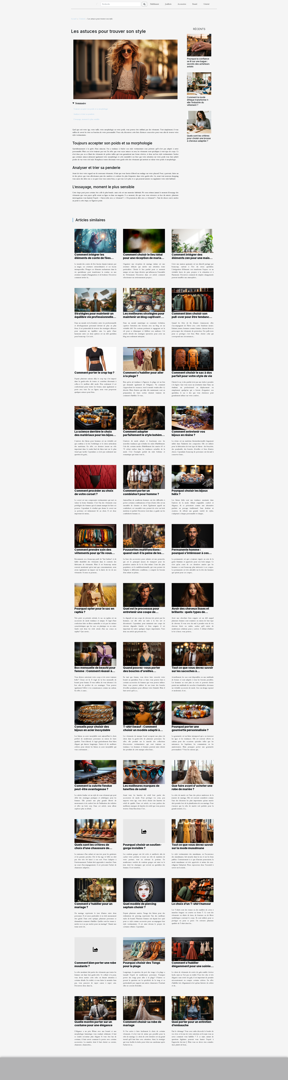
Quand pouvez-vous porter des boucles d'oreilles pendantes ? (141, 671)
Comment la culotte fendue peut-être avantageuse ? (93, 787)
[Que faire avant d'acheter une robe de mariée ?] (193, 772)
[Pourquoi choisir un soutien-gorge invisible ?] (144, 831)
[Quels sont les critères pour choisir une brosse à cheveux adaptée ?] (199, 122)
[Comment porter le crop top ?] (95, 358)
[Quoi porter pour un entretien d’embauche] (193, 1008)
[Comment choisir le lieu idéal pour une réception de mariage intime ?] (144, 240)
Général (206, 4)
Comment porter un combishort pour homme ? (141, 492)
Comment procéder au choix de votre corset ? (93, 492)
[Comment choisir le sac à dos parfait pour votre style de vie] (193, 358)
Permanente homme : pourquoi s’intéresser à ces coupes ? (190, 553)
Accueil (73, 18)
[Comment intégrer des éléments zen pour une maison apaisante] (193, 240)
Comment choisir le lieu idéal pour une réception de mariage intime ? (144, 258)
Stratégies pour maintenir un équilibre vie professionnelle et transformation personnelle (95, 317)
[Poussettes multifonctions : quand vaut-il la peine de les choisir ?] (144, 535)
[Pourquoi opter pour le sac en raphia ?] (95, 595)
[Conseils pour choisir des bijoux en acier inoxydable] (95, 713)
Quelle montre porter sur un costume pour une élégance (93, 1023)
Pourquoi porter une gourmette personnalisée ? (190, 728)
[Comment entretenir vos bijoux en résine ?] (193, 418)
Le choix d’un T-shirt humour (191, 903)
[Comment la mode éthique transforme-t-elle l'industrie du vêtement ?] (199, 83)
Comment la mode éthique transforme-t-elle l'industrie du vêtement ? (198, 101)
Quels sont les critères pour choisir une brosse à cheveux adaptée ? (199, 138)
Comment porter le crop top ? (94, 372)
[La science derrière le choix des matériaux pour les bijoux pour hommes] (95, 418)
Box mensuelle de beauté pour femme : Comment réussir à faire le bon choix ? (95, 671)
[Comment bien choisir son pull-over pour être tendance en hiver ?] (193, 299)
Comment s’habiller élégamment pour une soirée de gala (191, 966)
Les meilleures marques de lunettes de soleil (141, 787)
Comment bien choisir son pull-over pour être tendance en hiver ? (191, 317)
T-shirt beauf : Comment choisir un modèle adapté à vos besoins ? (141, 730)
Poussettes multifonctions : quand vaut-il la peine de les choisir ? (142, 553)
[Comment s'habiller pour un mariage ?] (95, 890)
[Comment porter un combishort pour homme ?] (144, 476)
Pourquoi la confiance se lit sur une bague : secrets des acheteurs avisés (198, 62)
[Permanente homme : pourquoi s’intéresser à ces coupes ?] (193, 535)
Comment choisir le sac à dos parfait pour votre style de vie (192, 374)
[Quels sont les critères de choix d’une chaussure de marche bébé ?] (95, 831)
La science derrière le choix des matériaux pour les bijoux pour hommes (94, 435)
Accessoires (182, 4)
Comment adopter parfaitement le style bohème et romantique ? (143, 435)
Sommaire (80, 103)
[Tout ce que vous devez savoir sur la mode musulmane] (193, 831)
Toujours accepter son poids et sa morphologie (91, 109)
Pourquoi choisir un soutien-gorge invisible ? (142, 846)
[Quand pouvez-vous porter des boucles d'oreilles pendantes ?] (144, 654)
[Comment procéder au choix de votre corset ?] (95, 476)
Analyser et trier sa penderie (84, 114)
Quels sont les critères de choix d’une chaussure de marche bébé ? (91, 848)
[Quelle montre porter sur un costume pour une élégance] (95, 1008)
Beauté (194, 4)
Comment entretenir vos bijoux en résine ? (188, 433)
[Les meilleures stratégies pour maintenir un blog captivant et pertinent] (144, 299)
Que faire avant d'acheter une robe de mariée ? (192, 787)
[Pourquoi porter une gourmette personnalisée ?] (193, 713)
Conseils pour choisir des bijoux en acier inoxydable (92, 728)
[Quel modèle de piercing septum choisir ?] (144, 890)
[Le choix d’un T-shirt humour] (193, 890)
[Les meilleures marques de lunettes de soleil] (144, 772)
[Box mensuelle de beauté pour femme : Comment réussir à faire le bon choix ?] (95, 654)
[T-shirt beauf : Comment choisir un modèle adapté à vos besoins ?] (144, 713)
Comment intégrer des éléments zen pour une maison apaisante (192, 258)
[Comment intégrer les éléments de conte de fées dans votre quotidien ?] (95, 240)
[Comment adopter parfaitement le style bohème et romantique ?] (144, 418)
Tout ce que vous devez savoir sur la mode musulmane (192, 846)
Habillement (154, 4)
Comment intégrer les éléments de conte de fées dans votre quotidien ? (92, 258)
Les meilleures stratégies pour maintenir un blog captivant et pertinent (143, 317)
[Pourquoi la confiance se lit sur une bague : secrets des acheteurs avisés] (199, 45)
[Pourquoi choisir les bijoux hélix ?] (193, 476)
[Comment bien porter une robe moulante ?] (95, 949)
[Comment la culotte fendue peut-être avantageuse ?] (95, 772)
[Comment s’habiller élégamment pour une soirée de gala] (193, 949)
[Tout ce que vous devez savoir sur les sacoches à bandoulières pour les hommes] (193, 654)
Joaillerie (168, 4)
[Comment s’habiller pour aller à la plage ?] (144, 358)
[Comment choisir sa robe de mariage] (144, 1008)
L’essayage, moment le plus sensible (86, 119)
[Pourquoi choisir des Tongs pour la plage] (144, 949)
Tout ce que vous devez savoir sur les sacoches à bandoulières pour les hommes (193, 671)
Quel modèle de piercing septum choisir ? (139, 905)
